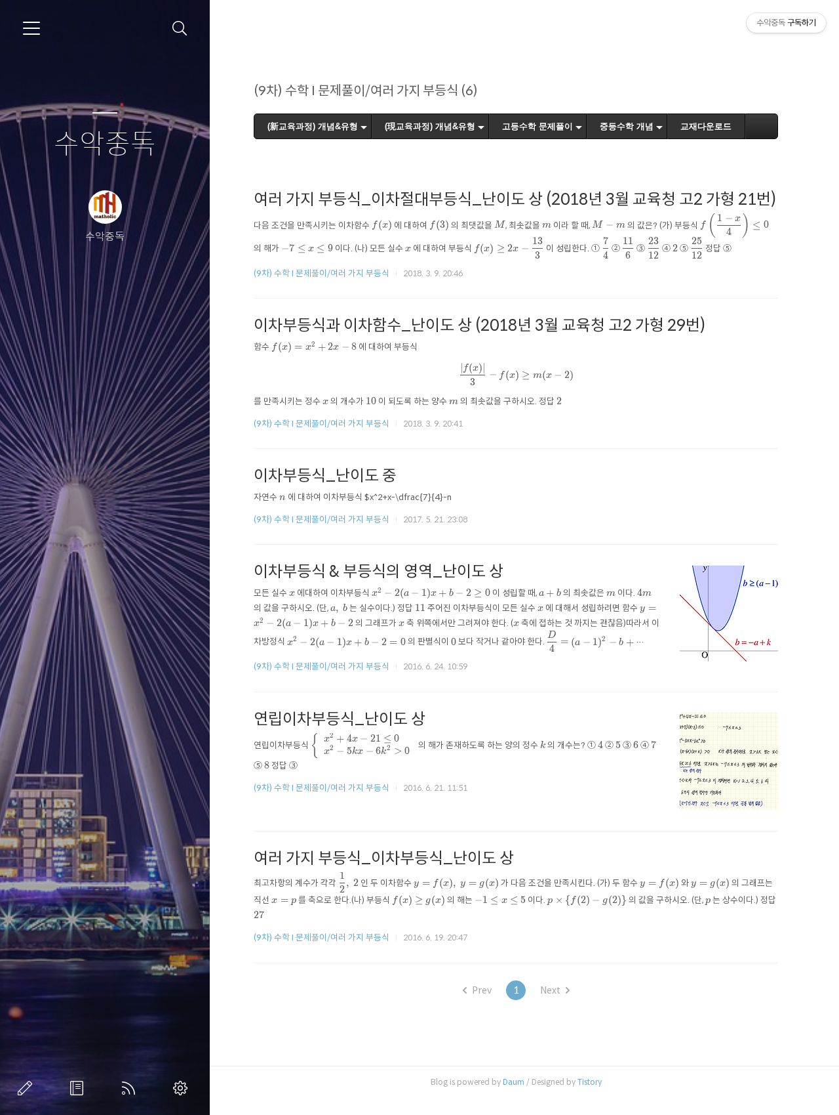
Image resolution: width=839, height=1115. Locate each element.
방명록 (79, 1088)
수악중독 (105, 145)
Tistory (589, 1082)
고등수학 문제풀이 (537, 126)
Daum (513, 1082)
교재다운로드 (706, 126)
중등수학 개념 (627, 126)
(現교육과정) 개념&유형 (430, 126)
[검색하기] (179, 28)
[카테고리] (31, 28)
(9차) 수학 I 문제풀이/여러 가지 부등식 (321, 273)
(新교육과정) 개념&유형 (312, 126)
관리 (183, 1088)
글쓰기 (27, 1088)
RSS (131, 1088)
